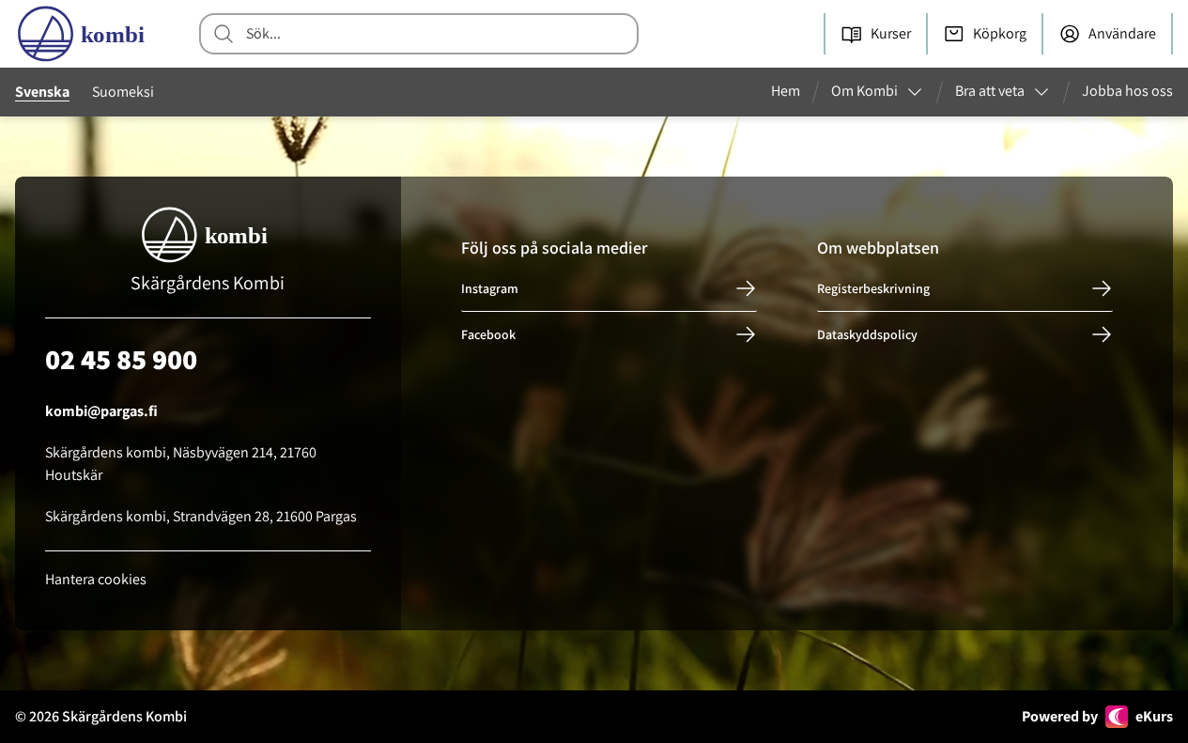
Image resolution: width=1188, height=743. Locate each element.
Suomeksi (123, 91)
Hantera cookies (96, 579)
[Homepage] (84, 34)
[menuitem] (793, 92)
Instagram (489, 288)
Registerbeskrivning (873, 288)
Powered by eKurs (1097, 716)
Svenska (42, 91)
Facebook (488, 334)
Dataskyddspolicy (867, 334)
